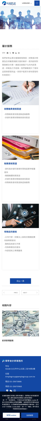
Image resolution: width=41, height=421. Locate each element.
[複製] (18, 52)
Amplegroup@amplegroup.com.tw (20, 377)
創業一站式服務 (17, 340)
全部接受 (29, 415)
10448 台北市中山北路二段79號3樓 (20, 369)
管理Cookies (11, 415)
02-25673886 (15, 381)
